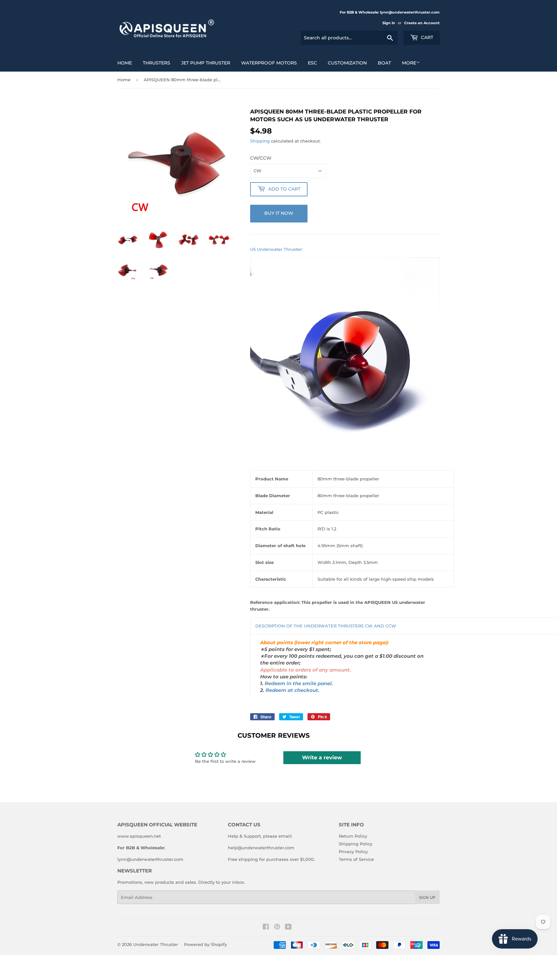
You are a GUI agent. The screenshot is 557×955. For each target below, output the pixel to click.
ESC (312, 63)
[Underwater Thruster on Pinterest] (277, 927)
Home (124, 79)
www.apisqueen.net (139, 836)
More (409, 63)
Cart (426, 37)
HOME (124, 63)
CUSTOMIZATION (347, 63)
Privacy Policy (353, 851)
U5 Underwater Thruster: (276, 249)
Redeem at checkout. (292, 690)
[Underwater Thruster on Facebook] (265, 927)
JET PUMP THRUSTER (205, 63)
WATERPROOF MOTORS (269, 63)
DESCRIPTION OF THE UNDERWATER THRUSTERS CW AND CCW (325, 625)
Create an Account (422, 23)
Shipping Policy (355, 843)
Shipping (260, 140)
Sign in (388, 23)
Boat (384, 63)
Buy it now (278, 213)
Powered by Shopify (205, 944)
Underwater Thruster (155, 944)
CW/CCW (260, 158)
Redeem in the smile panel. (299, 683)
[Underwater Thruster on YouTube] (288, 927)
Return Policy (353, 836)
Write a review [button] (322, 757)
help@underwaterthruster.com (261, 847)
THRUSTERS (156, 63)
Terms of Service (356, 859)
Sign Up (427, 897)
